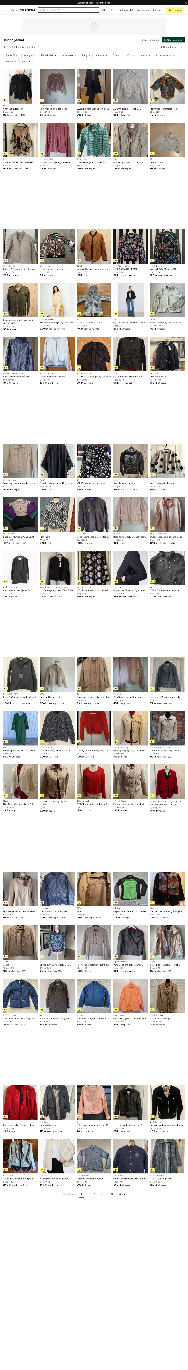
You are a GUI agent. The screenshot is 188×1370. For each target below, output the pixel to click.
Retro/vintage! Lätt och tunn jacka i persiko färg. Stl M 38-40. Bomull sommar (130, 1018)
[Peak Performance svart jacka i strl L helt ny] (20, 674)
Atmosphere (123, 266)
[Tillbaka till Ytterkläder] (4, 47)
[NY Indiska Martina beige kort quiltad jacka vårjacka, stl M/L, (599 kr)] (57, 1156)
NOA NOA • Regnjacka (161, 1178)
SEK (112, 10)
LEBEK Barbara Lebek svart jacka (93, 109)
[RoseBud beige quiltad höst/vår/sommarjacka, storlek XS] (57, 674)
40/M (79, 908)
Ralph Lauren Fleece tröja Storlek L (130, 911)
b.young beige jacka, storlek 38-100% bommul (129, 750)
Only (156, 373)
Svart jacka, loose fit (13, 109)
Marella (86, 159)
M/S (5, 106)
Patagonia (84, 1175)
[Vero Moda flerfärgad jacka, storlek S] (57, 86)
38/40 (116, 748)
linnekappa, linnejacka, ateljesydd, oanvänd (20, 750)
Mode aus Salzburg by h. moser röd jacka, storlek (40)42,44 (165, 803)
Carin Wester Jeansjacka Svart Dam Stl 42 (18, 590)
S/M (115, 373)
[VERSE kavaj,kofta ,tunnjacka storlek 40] (94, 461)
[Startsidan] (28, 10)
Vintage (123, 1015)
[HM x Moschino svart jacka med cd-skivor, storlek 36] (94, 568)
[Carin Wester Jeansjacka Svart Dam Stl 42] (20, 568)
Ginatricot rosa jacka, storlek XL (55, 162)
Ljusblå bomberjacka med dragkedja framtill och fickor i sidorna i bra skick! (54, 376)
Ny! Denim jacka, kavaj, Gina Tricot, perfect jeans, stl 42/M (57, 590)
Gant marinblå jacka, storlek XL (55, 911)
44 (151, 694)
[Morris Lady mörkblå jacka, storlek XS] (130, 1156)
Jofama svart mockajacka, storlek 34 (166, 1125)
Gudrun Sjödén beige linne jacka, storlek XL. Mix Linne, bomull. (166, 537)
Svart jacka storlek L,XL (124, 483)
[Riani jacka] (57, 514)
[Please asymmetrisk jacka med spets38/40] (20, 300)
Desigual (159, 1015)
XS (114, 159)
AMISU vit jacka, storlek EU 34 (128, 109)
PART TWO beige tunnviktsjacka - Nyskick (19, 269)
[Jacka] (94, 889)
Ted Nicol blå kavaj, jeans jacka (165, 697)
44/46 (152, 266)
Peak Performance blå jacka (17, 376)
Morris (121, 1175)
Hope (120, 587)
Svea (47, 266)
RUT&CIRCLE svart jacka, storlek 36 (94, 376)
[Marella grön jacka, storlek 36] (94, 140)
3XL (151, 159)
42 (4, 587)
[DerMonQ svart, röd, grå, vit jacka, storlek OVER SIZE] (167, 889)
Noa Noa (160, 1175)
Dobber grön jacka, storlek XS (128, 162)
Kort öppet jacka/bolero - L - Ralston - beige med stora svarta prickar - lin (166, 483)
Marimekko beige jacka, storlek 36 (56, 322)
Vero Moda (48, 106)
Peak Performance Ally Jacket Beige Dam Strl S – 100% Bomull (165, 750)
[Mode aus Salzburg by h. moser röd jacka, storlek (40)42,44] (167, 781)
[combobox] (64, 10)
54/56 (42, 480)
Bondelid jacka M (48, 1125)
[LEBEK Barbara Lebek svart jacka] (94, 86)
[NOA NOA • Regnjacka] (167, 1156)
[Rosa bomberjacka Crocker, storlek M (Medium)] (130, 514)
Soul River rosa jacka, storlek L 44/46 (165, 965)
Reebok (10, 534)
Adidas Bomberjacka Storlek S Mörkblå (91, 1018)
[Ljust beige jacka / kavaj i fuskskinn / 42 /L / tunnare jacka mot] (20, 889)
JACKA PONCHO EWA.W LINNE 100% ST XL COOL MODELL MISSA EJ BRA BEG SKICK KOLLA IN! (20, 162)
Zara (119, 694)
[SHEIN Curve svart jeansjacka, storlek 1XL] (167, 568)
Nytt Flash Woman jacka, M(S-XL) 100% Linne (19, 804)
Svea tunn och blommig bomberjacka (51, 269)
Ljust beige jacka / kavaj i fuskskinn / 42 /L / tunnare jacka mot (20, 911)
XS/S (152, 1175)
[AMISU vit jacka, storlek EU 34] (130, 86)
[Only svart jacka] (167, 354)
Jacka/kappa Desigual (161, 1018)
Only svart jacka (158, 376)
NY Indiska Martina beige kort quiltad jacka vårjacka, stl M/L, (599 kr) (57, 1178)
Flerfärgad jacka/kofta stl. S (163, 109)
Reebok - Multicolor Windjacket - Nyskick (19, 537)
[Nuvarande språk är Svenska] (103, 10)
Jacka (79, 911)
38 (4, 266)
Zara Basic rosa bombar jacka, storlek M (128, 697)
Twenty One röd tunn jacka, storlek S (94, 750)
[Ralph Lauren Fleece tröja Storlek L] (130, 889)
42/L (5, 908)
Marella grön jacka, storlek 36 (91, 162)
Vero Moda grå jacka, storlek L (128, 965)
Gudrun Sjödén (161, 534)
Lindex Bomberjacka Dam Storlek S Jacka (94, 537)
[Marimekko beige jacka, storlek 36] (57, 300)
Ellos (160, 266)
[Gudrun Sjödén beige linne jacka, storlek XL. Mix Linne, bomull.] (167, 514)
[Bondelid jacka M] (57, 1102)
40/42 (79, 266)
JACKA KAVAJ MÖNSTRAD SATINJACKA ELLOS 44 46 (163, 269)
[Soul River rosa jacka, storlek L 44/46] (167, 942)
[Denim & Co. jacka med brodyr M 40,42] (94, 246)
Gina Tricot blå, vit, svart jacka (55, 750)
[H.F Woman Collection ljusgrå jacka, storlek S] (94, 942)
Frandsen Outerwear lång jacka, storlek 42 (55, 1018)
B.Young (124, 748)
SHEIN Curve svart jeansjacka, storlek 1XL (164, 590)
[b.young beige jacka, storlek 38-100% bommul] (130, 728)
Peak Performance (15, 373)
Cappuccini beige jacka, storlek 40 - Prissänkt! (94, 697)
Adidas (83, 1015)
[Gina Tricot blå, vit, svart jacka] (57, 728)
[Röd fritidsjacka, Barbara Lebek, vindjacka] (20, 1102)
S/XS (79, 159)
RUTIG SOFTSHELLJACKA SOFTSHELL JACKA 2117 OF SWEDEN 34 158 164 (90, 322)
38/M (152, 319)
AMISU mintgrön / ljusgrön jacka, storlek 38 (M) (165, 322)
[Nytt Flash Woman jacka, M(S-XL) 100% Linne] (20, 781)
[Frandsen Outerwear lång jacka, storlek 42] (57, 996)
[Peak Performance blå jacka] (20, 354)
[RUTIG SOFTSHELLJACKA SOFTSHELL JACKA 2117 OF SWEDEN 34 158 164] (94, 300)
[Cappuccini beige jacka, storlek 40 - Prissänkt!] (94, 674)
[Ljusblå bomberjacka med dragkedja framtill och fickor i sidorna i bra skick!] (57, 354)
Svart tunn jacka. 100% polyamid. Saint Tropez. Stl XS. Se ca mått (19, 1018)
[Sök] (87, 9)
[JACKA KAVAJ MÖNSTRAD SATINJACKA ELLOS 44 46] (167, 246)
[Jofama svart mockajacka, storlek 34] (167, 1102)
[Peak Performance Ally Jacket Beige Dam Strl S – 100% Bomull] (167, 728)
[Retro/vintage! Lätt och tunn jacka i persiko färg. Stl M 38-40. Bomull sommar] (130, 996)
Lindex (83, 534)
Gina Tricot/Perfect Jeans (57, 587)
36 (41, 319)
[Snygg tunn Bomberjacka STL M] (57, 942)
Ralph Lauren (122, 908)
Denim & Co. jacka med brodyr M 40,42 (93, 269)
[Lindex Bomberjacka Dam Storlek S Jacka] (94, 514)
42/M (42, 587)
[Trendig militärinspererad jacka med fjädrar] (20, 1156)
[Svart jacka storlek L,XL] (130, 461)
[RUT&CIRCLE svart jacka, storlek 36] (94, 354)
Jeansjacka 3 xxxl (158, 162)
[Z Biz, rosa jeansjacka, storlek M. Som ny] (94, 1102)
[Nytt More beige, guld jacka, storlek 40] (57, 781)
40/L (79, 801)
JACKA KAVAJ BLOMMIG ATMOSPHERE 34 (125, 269)
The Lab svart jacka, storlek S (127, 1125)
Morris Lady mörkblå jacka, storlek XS (129, 1178)
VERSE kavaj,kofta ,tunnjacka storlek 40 (91, 483)
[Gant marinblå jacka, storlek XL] (57, 889)
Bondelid (48, 1122)
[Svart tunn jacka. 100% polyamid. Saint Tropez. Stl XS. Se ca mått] (20, 996)
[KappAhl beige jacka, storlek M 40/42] (130, 781)
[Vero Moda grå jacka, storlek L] (130, 942)
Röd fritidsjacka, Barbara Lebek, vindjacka (19, 1125)
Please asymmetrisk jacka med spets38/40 (18, 321)
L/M (41, 266)
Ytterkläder (13, 47)
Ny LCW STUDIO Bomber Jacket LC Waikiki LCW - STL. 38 (130, 322)
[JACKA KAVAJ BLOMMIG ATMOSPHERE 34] (130, 246)
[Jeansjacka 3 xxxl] (167, 140)
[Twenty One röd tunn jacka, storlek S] (94, 728)
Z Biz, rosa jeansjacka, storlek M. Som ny (93, 1125)
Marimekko (49, 319)
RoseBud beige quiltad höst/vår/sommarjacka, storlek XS (56, 697)
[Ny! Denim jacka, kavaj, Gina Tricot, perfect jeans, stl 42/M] (57, 568)
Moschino (86, 587)
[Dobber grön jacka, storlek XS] (130, 140)
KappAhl (124, 801)
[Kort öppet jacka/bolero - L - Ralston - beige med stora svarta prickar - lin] (167, 461)
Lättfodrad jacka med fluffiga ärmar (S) (127, 376)
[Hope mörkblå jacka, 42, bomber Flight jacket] (130, 568)
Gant (46, 908)
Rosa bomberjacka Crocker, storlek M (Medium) (130, 537)
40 (78, 480)
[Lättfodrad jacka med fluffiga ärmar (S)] (130, 354)
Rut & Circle (86, 373)
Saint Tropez (13, 1015)
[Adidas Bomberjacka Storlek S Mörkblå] (94, 996)
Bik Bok (86, 801)
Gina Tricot (48, 159)
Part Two (11, 266)
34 (114, 106)
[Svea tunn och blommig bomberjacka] (57, 246)
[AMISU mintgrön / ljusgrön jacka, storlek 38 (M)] (167, 300)
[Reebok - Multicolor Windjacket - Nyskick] (20, 514)
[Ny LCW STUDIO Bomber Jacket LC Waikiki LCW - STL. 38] (130, 300)
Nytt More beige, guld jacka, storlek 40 (54, 803)
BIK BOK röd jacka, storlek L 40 (92, 804)
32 (112, 1194)
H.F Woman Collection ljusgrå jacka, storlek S (94, 965)
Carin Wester (13, 587)
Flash (5, 801)
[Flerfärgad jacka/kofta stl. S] (167, 86)
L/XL (115, 480)
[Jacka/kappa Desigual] (167, 996)
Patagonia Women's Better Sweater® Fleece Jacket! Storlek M (93, 1178)
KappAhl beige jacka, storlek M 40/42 (128, 804)
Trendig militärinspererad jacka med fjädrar (18, 1178)
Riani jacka (45, 537)
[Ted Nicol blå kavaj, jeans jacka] (167, 674)
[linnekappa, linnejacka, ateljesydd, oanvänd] (20, 728)
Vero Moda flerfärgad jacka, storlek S (53, 109)
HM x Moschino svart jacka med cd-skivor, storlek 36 (92, 590)
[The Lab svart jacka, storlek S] (130, 1102)
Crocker (120, 534)
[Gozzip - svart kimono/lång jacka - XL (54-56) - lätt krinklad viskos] (57, 461)
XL (4, 159)
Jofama (158, 1122)
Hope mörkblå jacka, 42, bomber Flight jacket (129, 590)
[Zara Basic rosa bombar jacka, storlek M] (130, 674)
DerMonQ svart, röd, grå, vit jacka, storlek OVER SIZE (167, 911)
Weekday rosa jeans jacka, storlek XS (19, 483)
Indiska (48, 1175)
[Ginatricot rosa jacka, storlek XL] (57, 140)
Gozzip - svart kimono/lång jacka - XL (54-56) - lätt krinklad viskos (56, 483)
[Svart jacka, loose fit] (20, 86)
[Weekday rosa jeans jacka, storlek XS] (20, 461)
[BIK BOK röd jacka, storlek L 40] (94, 781)
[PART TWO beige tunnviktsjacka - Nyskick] (20, 246)
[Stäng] (185, 2)
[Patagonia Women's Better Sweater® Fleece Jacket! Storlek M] (94, 1156)
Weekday (12, 480)
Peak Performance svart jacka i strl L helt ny (20, 697)
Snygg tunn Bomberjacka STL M (55, 965)
